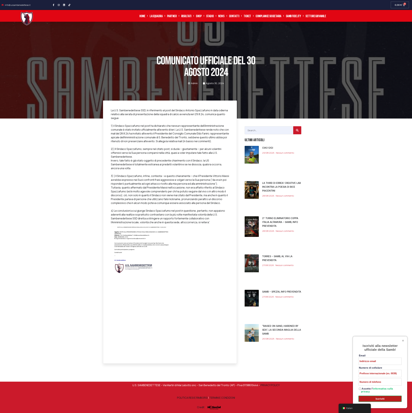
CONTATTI (234, 16)
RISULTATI (186, 16)
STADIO (210, 16)
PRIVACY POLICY (270, 385)
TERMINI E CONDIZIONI (222, 397)
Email (362, 355)
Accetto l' (377, 390)
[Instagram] (58, 5)
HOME (142, 16)
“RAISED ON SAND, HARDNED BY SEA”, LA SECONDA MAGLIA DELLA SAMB (281, 329)
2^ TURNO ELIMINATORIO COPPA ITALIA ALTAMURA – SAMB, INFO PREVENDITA (280, 222)
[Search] (297, 130)
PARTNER (172, 16)
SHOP (198, 16)
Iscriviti (380, 398)
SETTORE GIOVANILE (315, 16)
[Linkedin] (64, 5)
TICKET (247, 16)
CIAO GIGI (267, 148)
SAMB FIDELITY (293, 16)
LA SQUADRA (156, 16)
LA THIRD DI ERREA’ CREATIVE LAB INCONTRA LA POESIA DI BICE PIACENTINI (281, 187)
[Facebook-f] (53, 5)
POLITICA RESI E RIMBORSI (192, 397)
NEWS (221, 16)
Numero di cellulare (370, 367)
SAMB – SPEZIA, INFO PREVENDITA (281, 292)
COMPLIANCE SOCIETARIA (268, 16)
